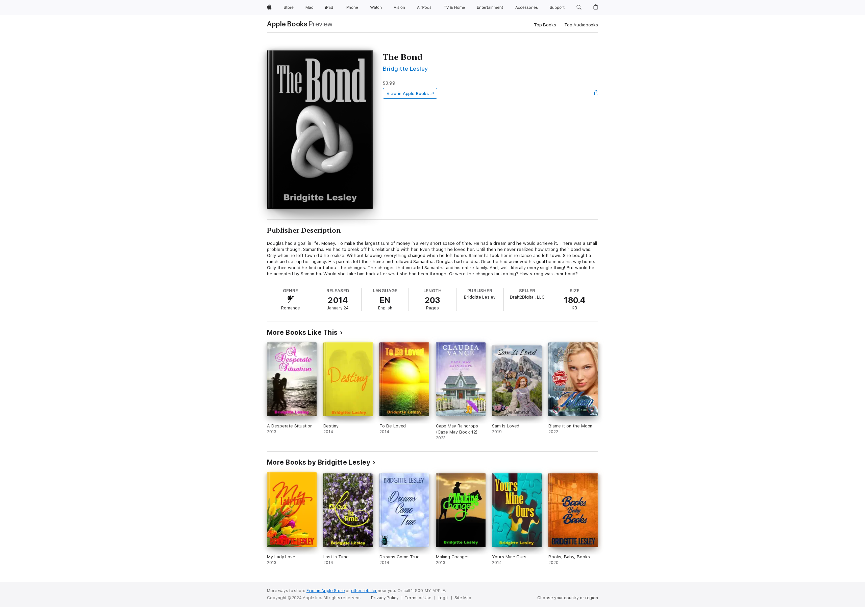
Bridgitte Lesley (405, 68)
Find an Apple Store (325, 590)
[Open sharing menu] (596, 93)
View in (408, 93)
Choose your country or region (567, 598)
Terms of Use (417, 598)
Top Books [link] (545, 24)
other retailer (364, 590)
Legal (443, 598)
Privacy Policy (384, 598)
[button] (579, 7)
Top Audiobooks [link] (581, 24)
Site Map (462, 598)
